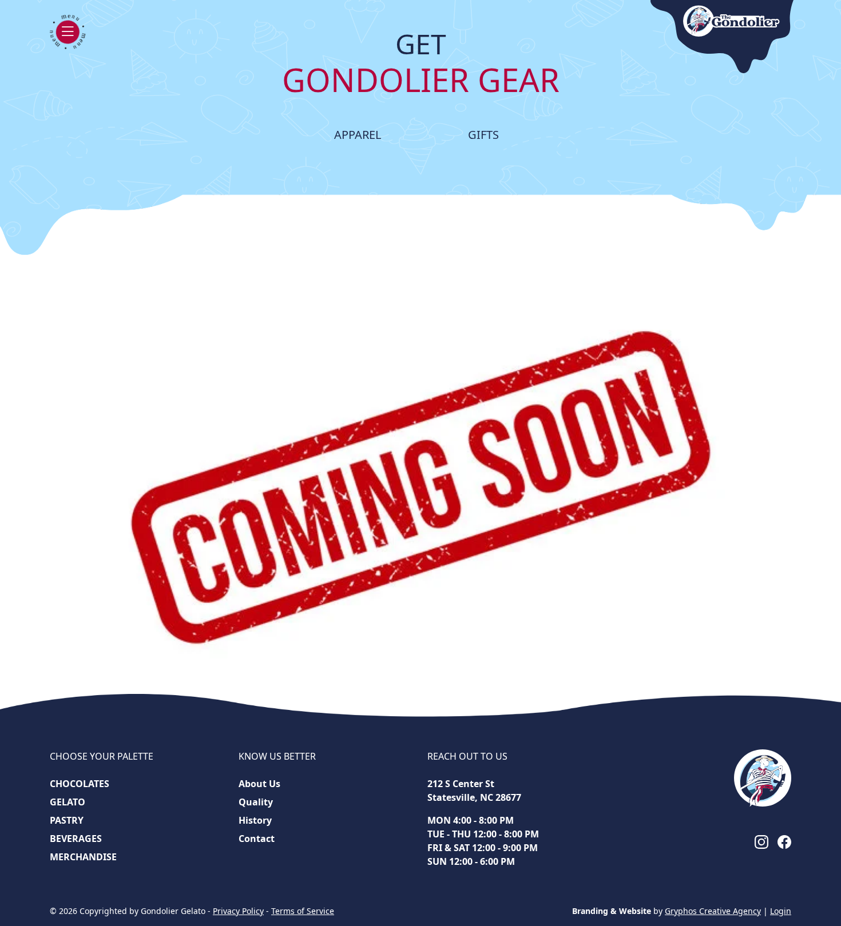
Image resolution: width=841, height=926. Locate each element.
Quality (256, 802)
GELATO (67, 802)
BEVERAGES (76, 838)
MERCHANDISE (83, 857)
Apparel (357, 134)
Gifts (483, 134)
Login (780, 910)
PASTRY (67, 820)
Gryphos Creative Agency (713, 910)
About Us (259, 783)
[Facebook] (784, 841)
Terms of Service (302, 910)
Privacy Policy (238, 910)
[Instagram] (761, 841)
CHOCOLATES (79, 783)
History (255, 820)
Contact (257, 838)
